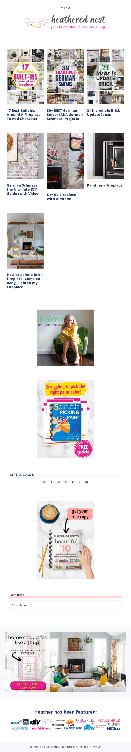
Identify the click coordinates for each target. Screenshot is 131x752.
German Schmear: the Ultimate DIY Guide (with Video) (23, 189)
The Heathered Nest (65, 22)
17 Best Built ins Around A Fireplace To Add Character (24, 114)
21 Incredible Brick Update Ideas (103, 112)
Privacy (97, 747)
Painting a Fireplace (104, 185)
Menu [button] (65, 8)
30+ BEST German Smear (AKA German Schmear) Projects (65, 114)
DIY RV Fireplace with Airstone (61, 196)
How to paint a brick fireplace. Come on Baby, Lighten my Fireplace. (25, 280)
